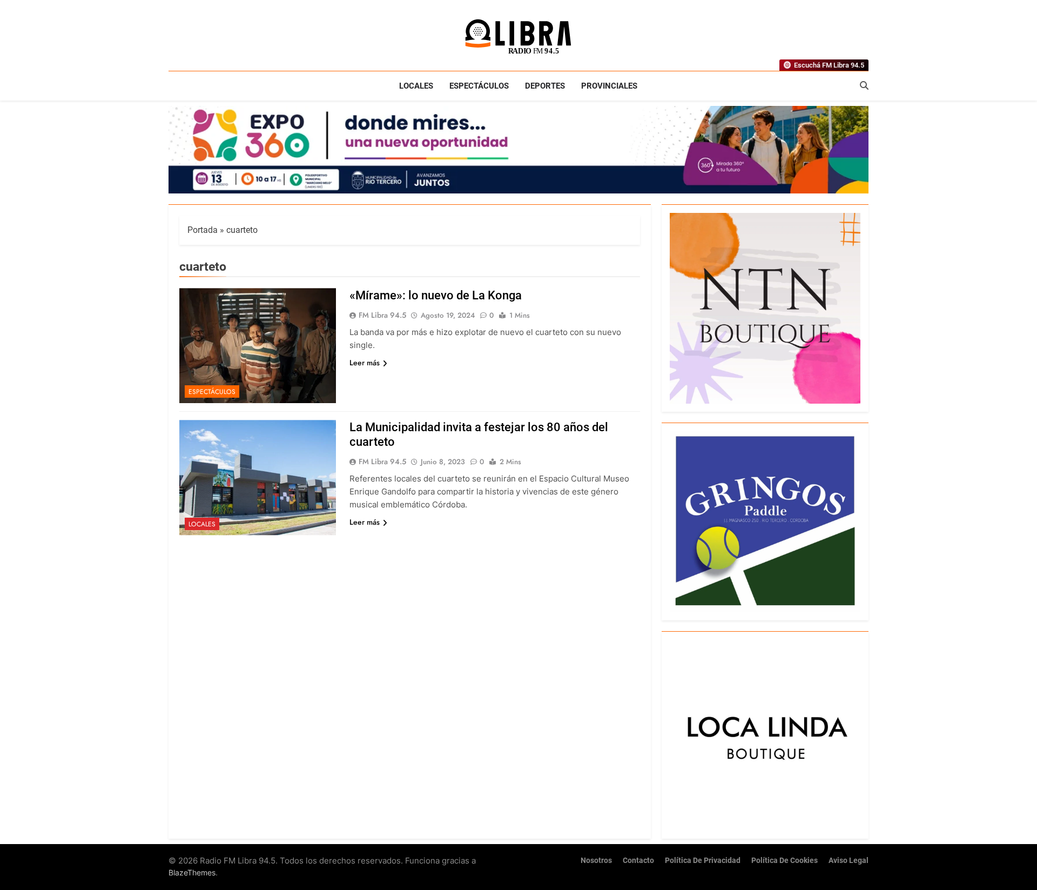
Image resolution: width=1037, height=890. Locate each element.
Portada (202, 230)
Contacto (638, 860)
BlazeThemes (192, 872)
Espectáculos (479, 86)
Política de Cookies (784, 860)
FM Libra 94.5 (382, 315)
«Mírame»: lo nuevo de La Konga (435, 295)
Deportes (545, 86)
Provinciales (609, 86)
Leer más (364, 362)
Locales (416, 86)
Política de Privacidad (702, 860)
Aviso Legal (848, 860)
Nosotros (596, 860)
